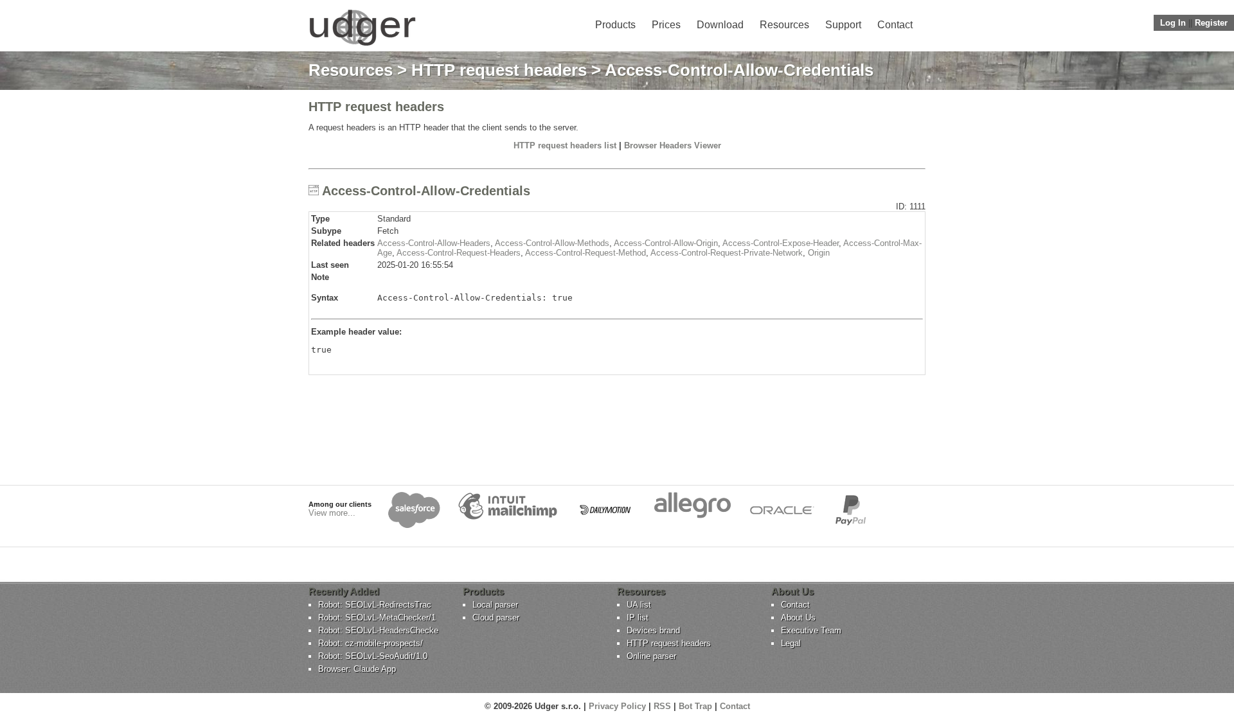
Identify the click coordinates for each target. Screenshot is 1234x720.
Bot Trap (695, 706)
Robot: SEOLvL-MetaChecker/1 (377, 617)
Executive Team (811, 630)
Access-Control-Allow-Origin (666, 243)
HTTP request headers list (565, 145)
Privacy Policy (617, 706)
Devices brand (653, 630)
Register (1211, 23)
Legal (791, 643)
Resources (784, 24)
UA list (639, 605)
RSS (662, 706)
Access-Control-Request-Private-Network (726, 253)
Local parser (495, 605)
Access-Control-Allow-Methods (552, 243)
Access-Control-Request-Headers (459, 253)
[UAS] (362, 45)
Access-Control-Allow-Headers (433, 243)
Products (615, 24)
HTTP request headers (499, 70)
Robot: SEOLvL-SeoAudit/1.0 (372, 656)
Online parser (651, 656)
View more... (331, 513)
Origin (819, 253)
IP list (637, 617)
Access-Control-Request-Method (585, 253)
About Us (798, 617)
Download (720, 24)
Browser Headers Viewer (672, 145)
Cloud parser (495, 617)
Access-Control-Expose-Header (780, 243)
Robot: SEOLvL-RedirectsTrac (374, 605)
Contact (895, 24)
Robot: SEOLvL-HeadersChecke (378, 630)
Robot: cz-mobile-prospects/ (370, 643)
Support (843, 24)
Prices (666, 24)
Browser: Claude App (357, 669)
